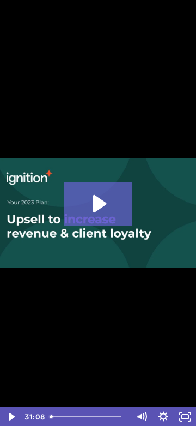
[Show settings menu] (163, 416)
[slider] (88, 416)
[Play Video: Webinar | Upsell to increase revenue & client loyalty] (98, 204)
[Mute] (141, 416)
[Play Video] (11, 416)
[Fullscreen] (185, 416)
